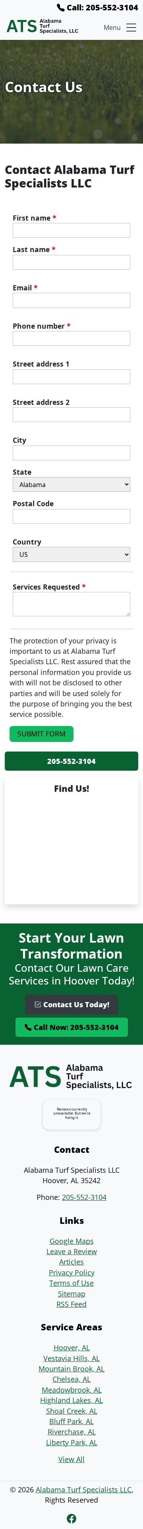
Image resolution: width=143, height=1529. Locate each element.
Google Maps (72, 1241)
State (22, 472)
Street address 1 (41, 364)
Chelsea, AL (71, 1379)
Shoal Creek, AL (71, 1411)
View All (71, 1459)
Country (27, 541)
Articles (71, 1262)
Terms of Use (71, 1283)
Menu (112, 27)
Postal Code (33, 503)
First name (34, 218)
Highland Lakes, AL (71, 1400)
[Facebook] (71, 1518)
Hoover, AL (72, 1347)
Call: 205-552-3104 (101, 7)
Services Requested (49, 587)
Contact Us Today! (75, 1004)
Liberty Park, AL (71, 1442)
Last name (34, 249)
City (19, 440)
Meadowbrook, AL (72, 1390)
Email (25, 287)
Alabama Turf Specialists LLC (83, 1489)
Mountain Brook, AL (71, 1368)
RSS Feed (71, 1304)
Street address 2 (41, 402)
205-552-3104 (71, 761)
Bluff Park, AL (71, 1421)
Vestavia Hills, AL (71, 1358)
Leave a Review (71, 1251)
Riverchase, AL (72, 1431)
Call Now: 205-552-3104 (75, 1027)
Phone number (42, 326)
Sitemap (71, 1293)
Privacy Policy (72, 1272)
